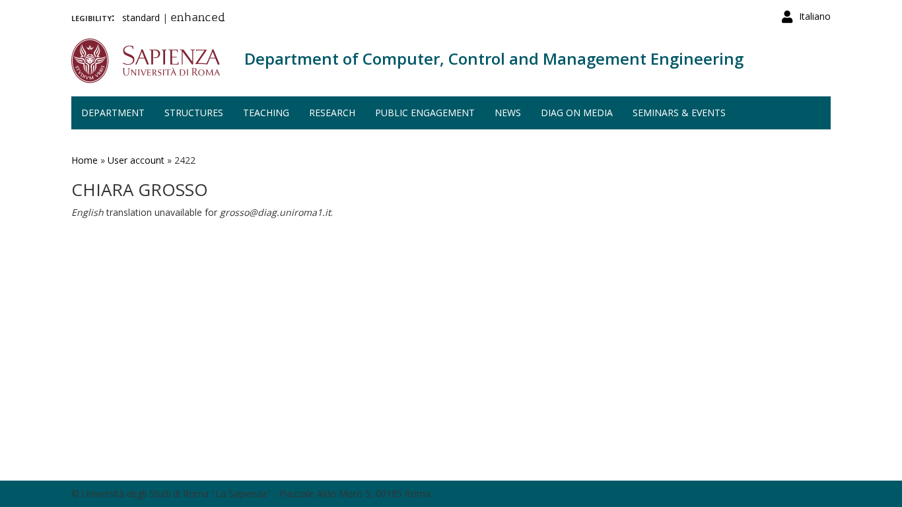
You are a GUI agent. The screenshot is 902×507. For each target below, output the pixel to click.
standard (141, 17)
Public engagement (425, 112)
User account (136, 160)
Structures (193, 112)
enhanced (197, 18)
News (508, 112)
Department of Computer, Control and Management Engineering (494, 58)
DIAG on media (577, 112)
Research (332, 112)
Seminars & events (679, 112)
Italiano (815, 16)
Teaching (266, 112)
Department (113, 112)
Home (84, 160)
